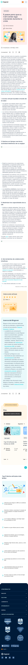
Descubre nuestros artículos (12, 413)
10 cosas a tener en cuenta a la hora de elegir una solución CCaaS (14, 575)
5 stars (15, 297)
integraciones (18, 342)
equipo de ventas (18, 384)
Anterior (8, 424)
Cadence (11, 329)
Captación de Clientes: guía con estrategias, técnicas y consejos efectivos (14, 535)
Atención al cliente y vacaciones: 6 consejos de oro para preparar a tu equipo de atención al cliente (15, 511)
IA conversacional (9, 357)
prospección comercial (10, 371)
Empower (5, 329)
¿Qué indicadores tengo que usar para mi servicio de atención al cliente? (13, 567)
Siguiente (20, 424)
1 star (4, 297)
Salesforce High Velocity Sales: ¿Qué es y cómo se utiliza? (15, 543)
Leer (5, 459)
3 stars (10, 297)
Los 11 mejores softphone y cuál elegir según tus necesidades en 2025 (14, 519)
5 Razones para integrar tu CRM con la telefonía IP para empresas (15, 503)
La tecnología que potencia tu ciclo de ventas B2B (14, 559)
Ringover (19, 327)
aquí (7, 236)
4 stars (12, 297)
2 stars (7, 297)
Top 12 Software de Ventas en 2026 (10, 443)
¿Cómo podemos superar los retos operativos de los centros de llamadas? (14, 551)
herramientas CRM (9, 346)
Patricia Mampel (8, 449)
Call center (6, 10)
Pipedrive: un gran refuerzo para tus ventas (14, 527)
